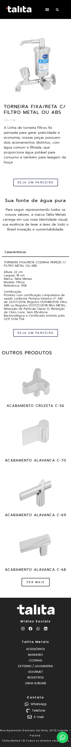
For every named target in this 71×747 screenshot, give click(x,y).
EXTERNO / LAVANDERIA (35, 666)
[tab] (35, 252)
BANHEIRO (35, 655)
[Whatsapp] (38, 628)
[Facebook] (30, 628)
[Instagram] (23, 628)
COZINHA (35, 660)
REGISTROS (35, 677)
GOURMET (35, 672)
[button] (47, 9)
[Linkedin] (45, 628)
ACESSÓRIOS (35, 649)
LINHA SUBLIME (35, 683)
